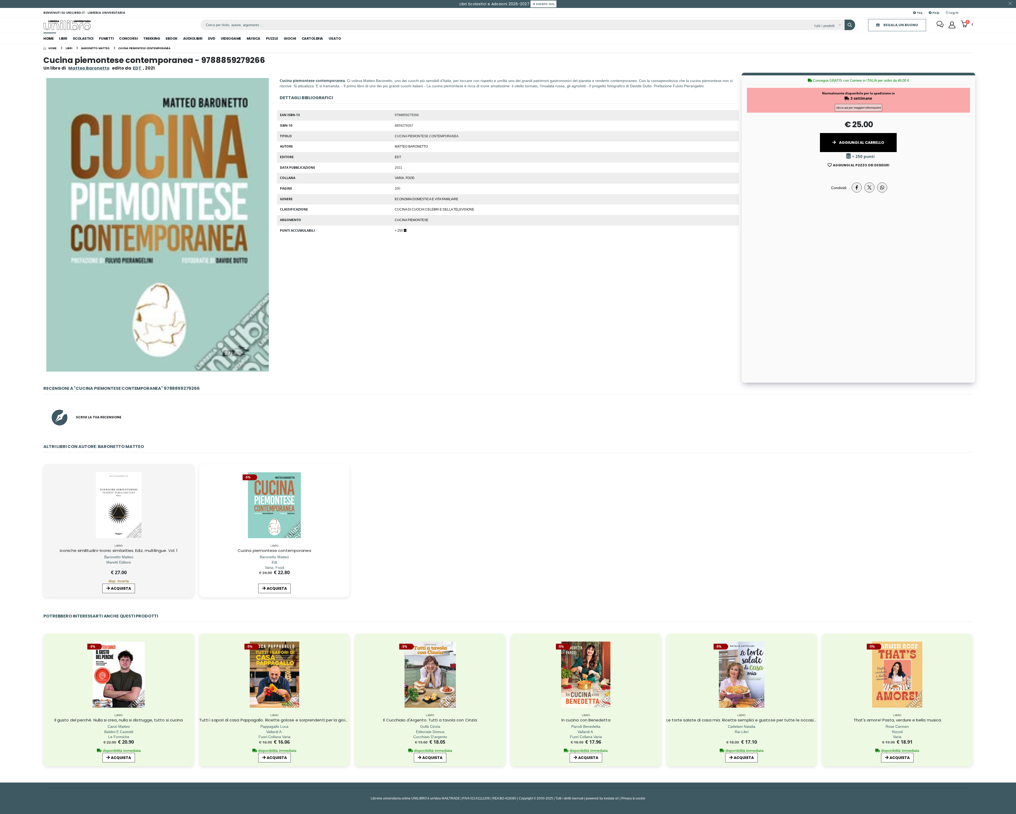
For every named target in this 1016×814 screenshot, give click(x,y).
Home (48, 38)
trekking (151, 38)
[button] (967, 25)
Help (935, 13)
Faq (919, 13)
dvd (211, 38)
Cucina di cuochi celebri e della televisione (434, 209)
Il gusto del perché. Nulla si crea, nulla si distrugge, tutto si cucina (119, 720)
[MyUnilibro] (952, 25)
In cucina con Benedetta (585, 720)
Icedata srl (611, 798)
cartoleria (312, 38)
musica (253, 38)
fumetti (106, 38)
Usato (335, 38)
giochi (290, 38)
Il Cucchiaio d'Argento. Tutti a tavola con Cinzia (430, 720)
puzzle (272, 38)
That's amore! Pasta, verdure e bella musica (897, 720)
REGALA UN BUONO (900, 25)
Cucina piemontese (411, 220)
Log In (954, 13)
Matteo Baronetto (89, 68)
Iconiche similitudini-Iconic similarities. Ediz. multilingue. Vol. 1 (119, 550)
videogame (231, 38)
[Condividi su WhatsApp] (882, 187)
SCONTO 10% (544, 4)
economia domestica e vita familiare (426, 199)
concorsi (128, 38)
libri (63, 38)
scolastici (83, 38)
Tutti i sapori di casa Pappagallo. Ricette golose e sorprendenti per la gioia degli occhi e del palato (297, 720)
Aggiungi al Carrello (861, 142)
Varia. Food (405, 178)
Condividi (838, 187)
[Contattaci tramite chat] (940, 25)
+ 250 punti (863, 156)
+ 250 (399, 230)
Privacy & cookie (633, 798)
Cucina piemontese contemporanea (274, 550)
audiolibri (192, 38)
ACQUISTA (121, 588)
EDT (398, 157)
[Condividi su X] (869, 187)
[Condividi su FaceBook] (857, 187)
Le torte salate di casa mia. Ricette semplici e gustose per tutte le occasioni (743, 720)
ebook (172, 38)
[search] (850, 25)
